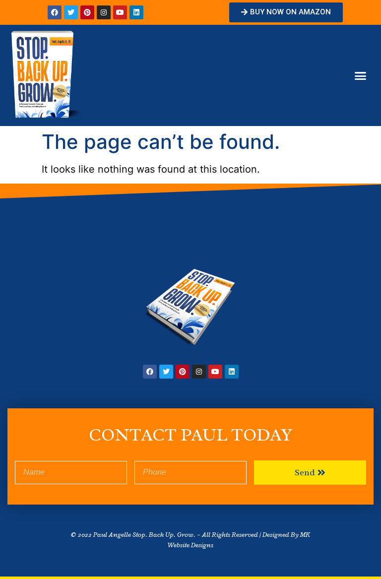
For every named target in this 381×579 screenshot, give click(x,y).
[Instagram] (104, 12)
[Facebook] (55, 12)
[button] (286, 12)
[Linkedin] (136, 12)
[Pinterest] (87, 12)
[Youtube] (120, 12)
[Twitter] (71, 12)
